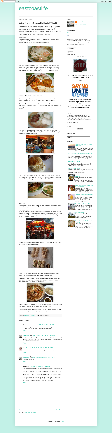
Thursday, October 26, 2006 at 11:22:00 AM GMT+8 (42, 324)
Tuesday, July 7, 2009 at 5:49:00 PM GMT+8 (40, 366)
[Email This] (41, 315)
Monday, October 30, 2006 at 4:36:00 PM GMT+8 (43, 357)
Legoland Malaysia (80, 212)
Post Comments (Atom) (30, 412)
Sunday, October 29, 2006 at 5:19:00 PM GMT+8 (43, 335)
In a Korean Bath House (74, 168)
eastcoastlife (33, 8)
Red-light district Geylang (74, 161)
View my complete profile (81, 24)
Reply (24, 330)
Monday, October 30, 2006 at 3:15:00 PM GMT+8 (41, 347)
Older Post (58, 410)
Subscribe (69, 32)
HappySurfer (26, 347)
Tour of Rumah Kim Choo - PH (82, 204)
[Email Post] (38, 315)
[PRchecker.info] (80, 129)
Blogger (62, 421)
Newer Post (22, 410)
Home (40, 410)
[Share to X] (44, 315)
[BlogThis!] (42, 315)
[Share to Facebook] (46, 315)
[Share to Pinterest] (47, 315)
